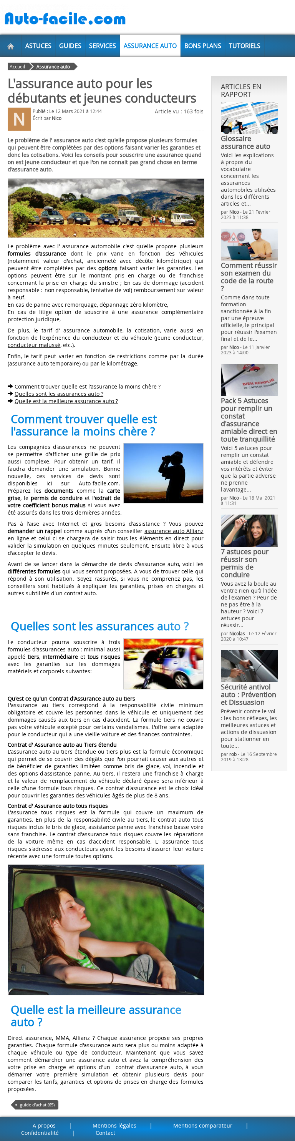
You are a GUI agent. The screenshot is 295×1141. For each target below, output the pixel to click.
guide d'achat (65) (37, 1105)
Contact (105, 1132)
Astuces (38, 46)
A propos (44, 1125)
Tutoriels (244, 46)
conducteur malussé (34, 345)
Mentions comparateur (202, 1125)
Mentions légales (114, 1125)
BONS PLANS (202, 46)
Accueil (17, 66)
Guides (70, 46)
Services (102, 46)
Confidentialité (40, 1132)
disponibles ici (30, 483)
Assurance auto (150, 46)
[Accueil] (11, 46)
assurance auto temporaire (44, 363)
